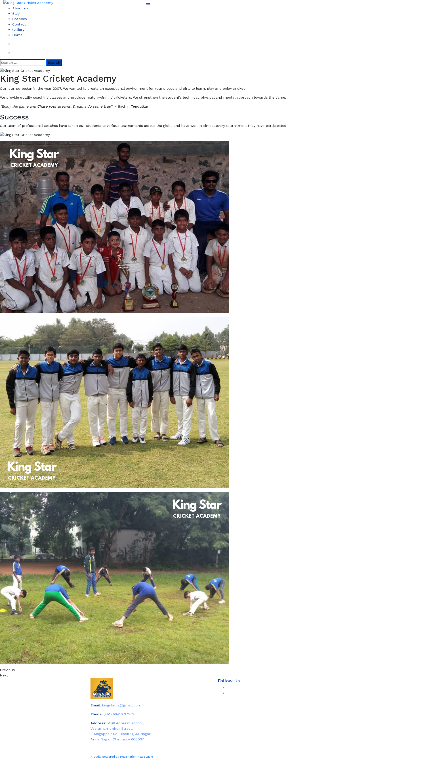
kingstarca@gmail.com (121, 705)
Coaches (19, 19)
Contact (19, 24)
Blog (16, 13)
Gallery (18, 30)
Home (17, 35)
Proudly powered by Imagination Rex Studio (121, 756)
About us (20, 8)
